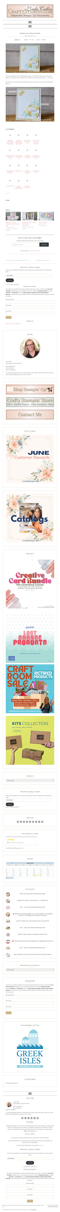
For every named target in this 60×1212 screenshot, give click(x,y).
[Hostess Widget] (30, 458)
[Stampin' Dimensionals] (27, 182)
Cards (30, 250)
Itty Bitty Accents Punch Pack (27, 172)
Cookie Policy (33, 1209)
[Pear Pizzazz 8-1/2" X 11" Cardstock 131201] (36, 136)
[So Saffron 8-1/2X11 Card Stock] (27, 136)
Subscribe (44, 244)
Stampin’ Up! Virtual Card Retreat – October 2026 (32, 900)
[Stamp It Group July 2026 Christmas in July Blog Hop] (8, 921)
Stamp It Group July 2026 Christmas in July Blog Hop (32, 921)
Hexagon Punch (19, 170)
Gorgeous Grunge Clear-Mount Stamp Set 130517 (18, 142)
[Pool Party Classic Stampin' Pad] (36, 151)
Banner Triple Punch (36, 171)
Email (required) (10, 299)
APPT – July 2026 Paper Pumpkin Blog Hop (32, 907)
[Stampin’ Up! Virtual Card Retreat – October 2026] (8, 901)
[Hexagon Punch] (18, 166)
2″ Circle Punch (10, 186)
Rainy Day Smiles (43, 222)
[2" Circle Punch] (10, 182)
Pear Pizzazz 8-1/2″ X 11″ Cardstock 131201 (36, 142)
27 (37, 875)
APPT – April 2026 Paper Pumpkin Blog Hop (32, 947)
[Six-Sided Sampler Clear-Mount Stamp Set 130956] (10, 136)
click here (41, 1145)
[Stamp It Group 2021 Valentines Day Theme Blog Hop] (13, 216)
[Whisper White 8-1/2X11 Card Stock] (10, 151)
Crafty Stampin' (30, 11)
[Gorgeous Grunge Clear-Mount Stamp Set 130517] (18, 136)
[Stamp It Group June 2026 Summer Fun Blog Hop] (8, 935)
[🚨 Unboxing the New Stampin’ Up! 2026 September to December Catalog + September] (8, 914)
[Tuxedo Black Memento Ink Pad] (10, 166)
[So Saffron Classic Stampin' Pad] (27, 151)
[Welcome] (30, 348)
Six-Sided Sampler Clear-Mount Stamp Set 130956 (10, 142)
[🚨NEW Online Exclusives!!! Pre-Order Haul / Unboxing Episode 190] (8, 941)
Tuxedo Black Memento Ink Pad (10, 172)
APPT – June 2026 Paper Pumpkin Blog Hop (32, 927)
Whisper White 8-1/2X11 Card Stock (10, 157)
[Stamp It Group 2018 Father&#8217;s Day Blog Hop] (29, 216)
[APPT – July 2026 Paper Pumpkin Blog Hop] (8, 908)
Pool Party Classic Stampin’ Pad (36, 157)
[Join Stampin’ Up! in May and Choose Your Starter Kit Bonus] (8, 955)
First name (9, 305)
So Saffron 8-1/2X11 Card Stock (27, 142)
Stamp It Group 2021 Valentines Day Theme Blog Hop (13, 224)
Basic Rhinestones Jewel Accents (18, 187)
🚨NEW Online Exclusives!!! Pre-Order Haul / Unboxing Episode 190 (32, 941)
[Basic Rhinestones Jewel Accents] (18, 182)
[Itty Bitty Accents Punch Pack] (27, 166)
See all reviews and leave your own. (14, 848)
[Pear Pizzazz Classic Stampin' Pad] (18, 151)
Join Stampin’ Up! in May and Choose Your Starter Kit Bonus (32, 954)
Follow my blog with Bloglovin (13, 323)
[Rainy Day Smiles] (46, 216)
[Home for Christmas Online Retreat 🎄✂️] (8, 894)
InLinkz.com (8, 193)
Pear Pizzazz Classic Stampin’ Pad (19, 157)
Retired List (36, 250)
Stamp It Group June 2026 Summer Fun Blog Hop (32, 934)
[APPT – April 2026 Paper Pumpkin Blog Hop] (8, 948)
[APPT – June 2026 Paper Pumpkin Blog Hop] (8, 928)
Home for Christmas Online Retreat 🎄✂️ (32, 893)
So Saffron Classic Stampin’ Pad (27, 157)
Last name (9, 311)
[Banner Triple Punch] (36, 166)
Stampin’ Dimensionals (27, 186)
